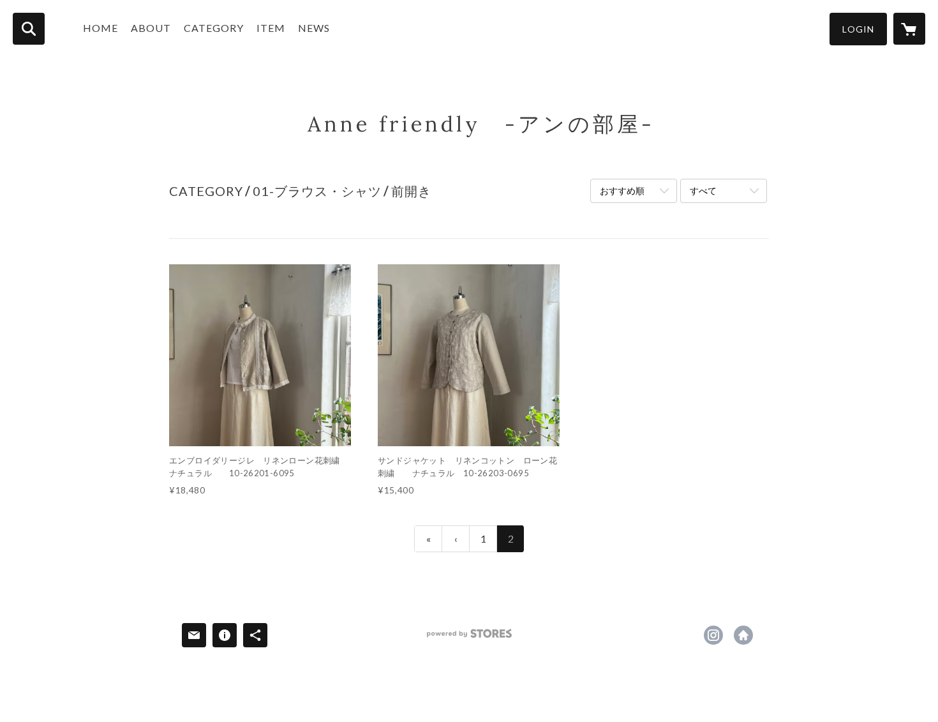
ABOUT (151, 28)
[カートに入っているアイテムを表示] (909, 29)
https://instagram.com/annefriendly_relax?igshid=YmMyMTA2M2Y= (743, 635)
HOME (100, 28)
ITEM (271, 28)
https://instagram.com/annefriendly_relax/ (713, 635)
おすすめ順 (622, 190)
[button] (858, 29)
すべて (703, 190)
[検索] (29, 29)
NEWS (314, 28)
